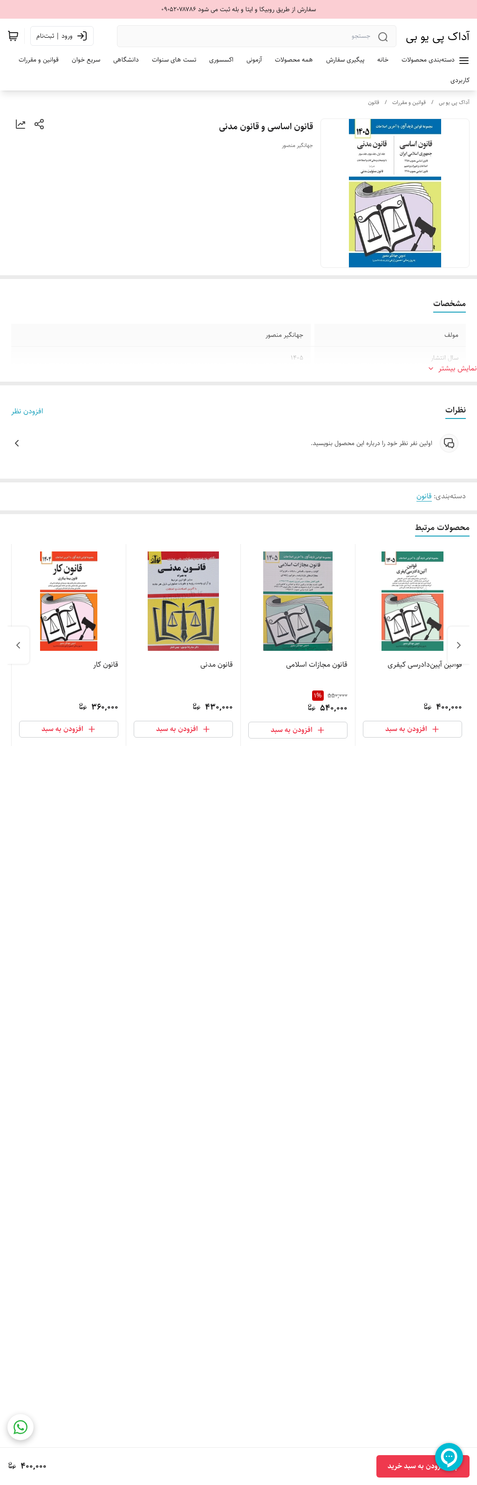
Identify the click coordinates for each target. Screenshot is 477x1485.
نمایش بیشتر (457, 368)
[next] (18, 645)
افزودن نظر (27, 411)
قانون (373, 102)
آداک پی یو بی (438, 36)
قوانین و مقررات (409, 102)
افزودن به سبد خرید (417, 1466)
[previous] (459, 645)
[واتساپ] (20, 1427)
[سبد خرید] (13, 36)
